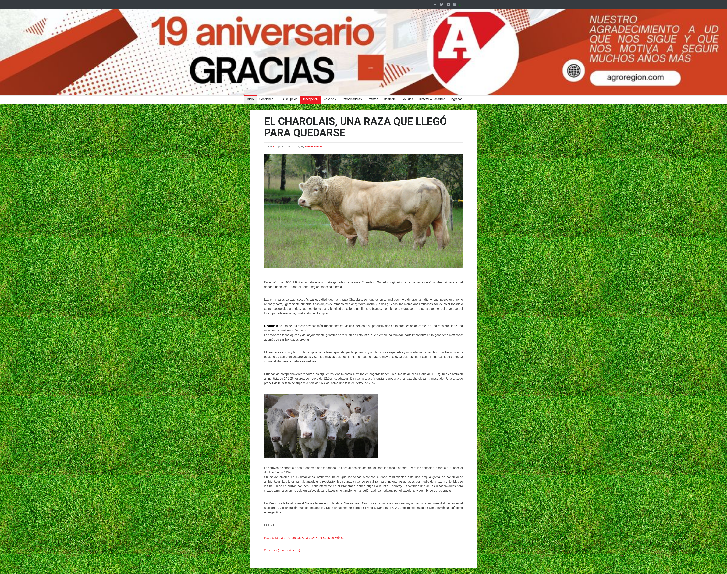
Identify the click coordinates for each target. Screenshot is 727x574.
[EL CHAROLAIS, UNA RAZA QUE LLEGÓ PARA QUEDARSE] (363, 211)
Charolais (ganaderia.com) (282, 550)
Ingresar (456, 99)
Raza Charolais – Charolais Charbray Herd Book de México (304, 537)
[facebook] (435, 4)
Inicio (250, 99)
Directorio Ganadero (432, 99)
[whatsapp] (461, 4)
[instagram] (455, 4)
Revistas (407, 99)
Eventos (372, 99)
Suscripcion (289, 99)
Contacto (390, 99)
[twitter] (442, 4)
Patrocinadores (352, 99)
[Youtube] (448, 4)
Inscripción (310, 99)
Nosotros (329, 99)
